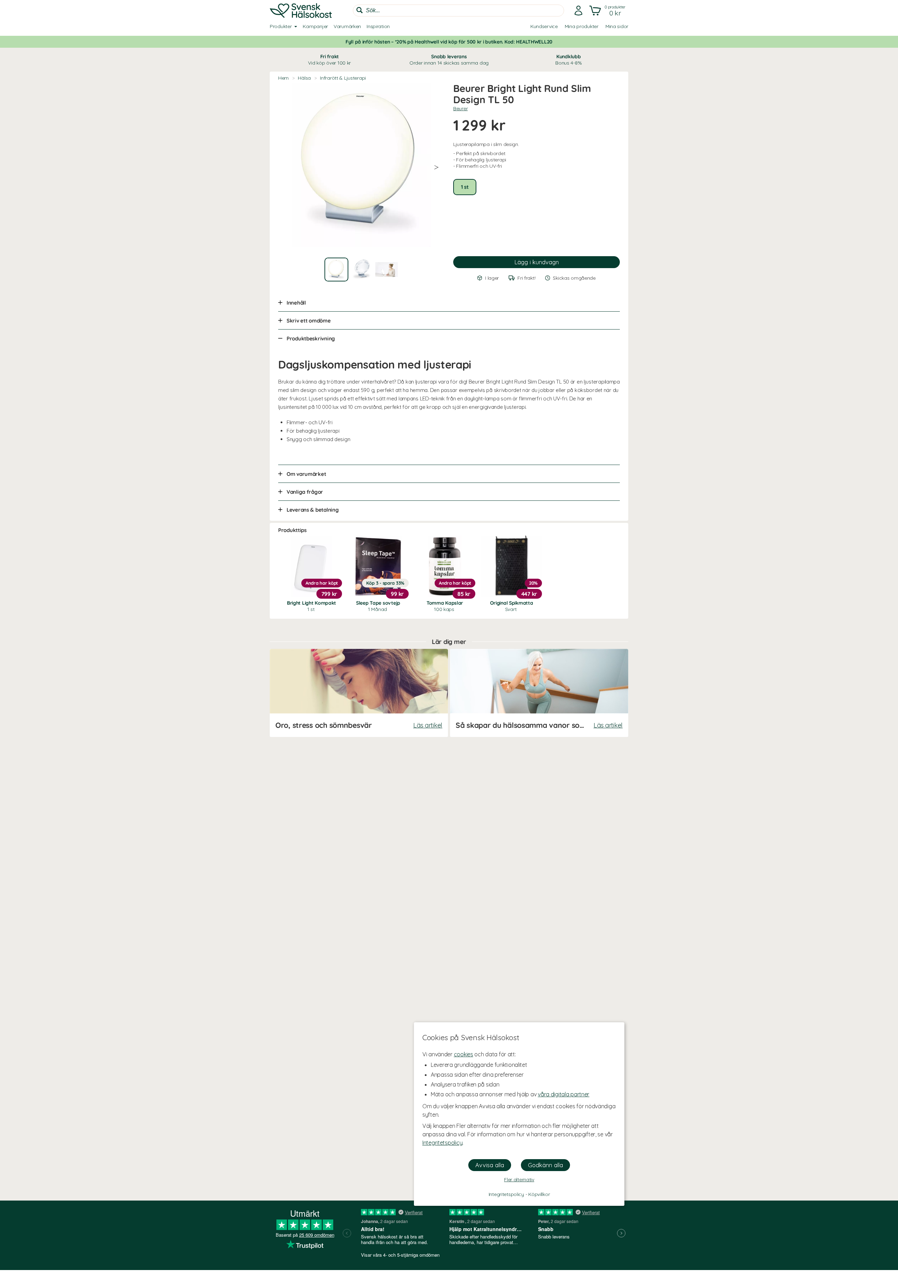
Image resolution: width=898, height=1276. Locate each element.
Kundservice (544, 26)
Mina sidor (616, 26)
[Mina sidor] (578, 10)
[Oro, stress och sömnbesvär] (359, 693)
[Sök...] (359, 10)
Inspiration (378, 26)
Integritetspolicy (442, 1142)
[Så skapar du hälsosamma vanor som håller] (539, 693)
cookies (463, 1054)
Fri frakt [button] (329, 59)
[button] (608, 10)
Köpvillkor (539, 1194)
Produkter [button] (280, 26)
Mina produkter (581, 26)
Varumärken (347, 26)
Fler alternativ (519, 1179)
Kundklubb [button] (568, 59)
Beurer (460, 108)
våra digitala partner (563, 1094)
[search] (458, 10)
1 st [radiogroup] (465, 187)
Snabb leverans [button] (449, 59)
